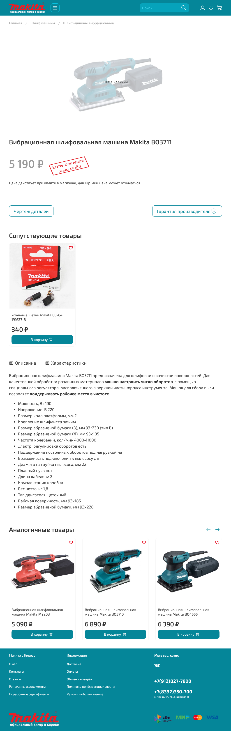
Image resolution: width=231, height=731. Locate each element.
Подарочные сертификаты (29, 694)
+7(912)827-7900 (172, 681)
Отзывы (15, 679)
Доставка (74, 664)
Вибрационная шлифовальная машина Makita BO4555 (183, 611)
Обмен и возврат (79, 679)
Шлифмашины (42, 23)
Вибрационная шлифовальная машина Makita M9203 (37, 611)
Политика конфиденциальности (91, 686)
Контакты (16, 671)
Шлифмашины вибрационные (88, 23)
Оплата (72, 671)
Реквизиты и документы (27, 686)
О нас (13, 664)
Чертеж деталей (31, 211)
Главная (15, 23)
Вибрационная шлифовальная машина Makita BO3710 (110, 611)
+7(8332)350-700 (173, 691)
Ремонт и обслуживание (85, 694)
